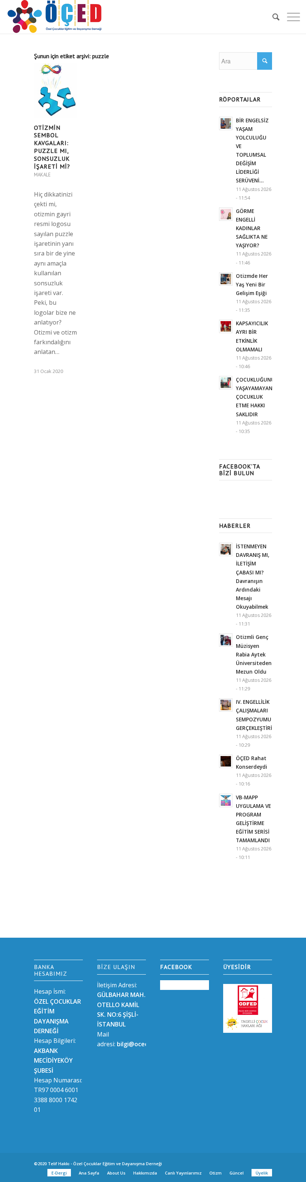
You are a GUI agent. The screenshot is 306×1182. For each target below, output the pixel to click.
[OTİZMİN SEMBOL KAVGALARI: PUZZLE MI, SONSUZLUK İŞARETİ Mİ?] (55, 90)
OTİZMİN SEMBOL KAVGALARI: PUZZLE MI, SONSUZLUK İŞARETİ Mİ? (52, 147)
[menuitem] (272, 17)
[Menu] (290, 17)
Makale (42, 175)
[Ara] (272, 17)
